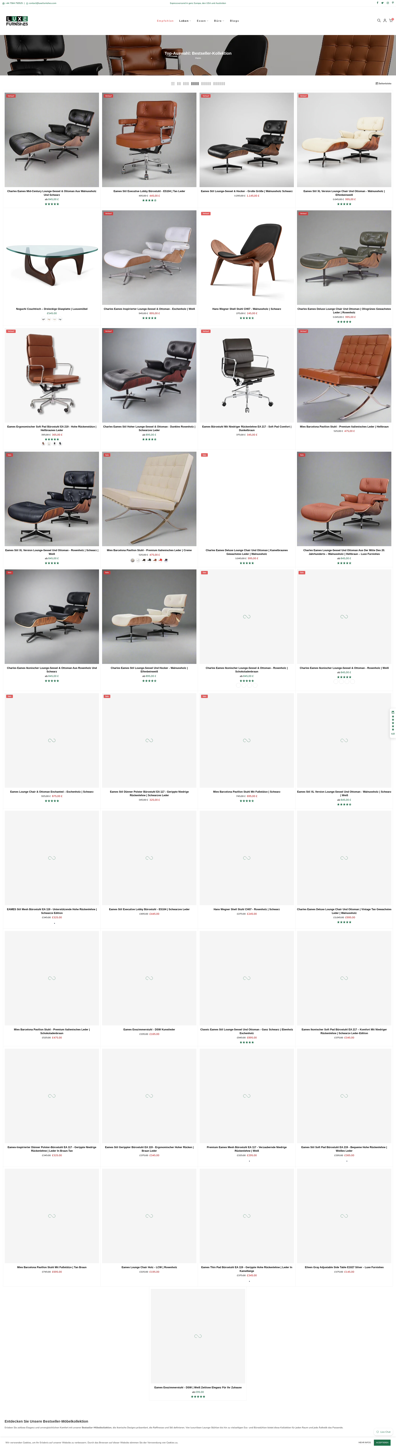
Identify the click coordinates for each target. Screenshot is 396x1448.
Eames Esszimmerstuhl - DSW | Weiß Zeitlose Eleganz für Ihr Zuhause (198, 1387)
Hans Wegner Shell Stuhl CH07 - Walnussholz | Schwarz (246, 308)
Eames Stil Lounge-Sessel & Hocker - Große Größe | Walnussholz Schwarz (247, 191)
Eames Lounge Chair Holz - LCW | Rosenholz (149, 1267)
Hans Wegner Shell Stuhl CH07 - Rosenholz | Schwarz (247, 909)
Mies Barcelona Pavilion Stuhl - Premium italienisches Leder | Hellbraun (344, 426)
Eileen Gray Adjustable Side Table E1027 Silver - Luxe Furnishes (344, 1267)
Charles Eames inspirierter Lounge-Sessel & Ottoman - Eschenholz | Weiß (149, 308)
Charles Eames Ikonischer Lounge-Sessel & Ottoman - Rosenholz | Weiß (344, 668)
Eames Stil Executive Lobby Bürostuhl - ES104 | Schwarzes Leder (149, 909)
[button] (393, 723)
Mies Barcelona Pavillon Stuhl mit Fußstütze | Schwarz (246, 791)
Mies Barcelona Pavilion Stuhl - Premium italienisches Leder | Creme (149, 550)
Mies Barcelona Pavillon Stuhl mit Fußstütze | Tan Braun (51, 1267)
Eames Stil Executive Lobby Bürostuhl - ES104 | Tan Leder (149, 191)
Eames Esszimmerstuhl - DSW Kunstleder (149, 1029)
